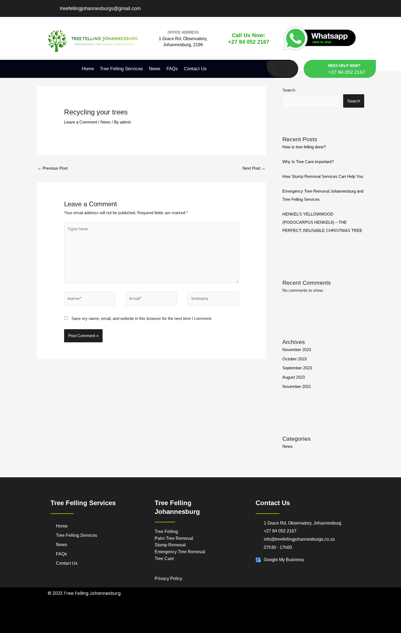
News (154, 68)
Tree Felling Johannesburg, (117, 620)
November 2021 (296, 386)
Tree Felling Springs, (262, 620)
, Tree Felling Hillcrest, (83, 626)
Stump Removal (170, 545)
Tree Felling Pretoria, (176, 620)
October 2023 (294, 359)
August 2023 (293, 377)
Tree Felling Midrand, (149, 620)
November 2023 (296, 349)
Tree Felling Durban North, (123, 613)
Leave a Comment (80, 122)
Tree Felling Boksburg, (267, 613)
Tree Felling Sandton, (234, 620)
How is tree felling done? (304, 147)
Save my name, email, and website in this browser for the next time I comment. (141, 318)
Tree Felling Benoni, (240, 613)
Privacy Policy (168, 578)
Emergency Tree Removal (180, 551)
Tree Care (165, 558)
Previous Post (52, 168)
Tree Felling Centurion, (297, 613)
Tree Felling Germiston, (85, 620)
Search (288, 90)
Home (88, 68)
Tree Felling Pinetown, (212, 613)
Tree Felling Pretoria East (291, 620)
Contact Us (195, 68)
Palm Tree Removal (174, 538)
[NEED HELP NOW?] (320, 68)
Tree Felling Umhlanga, (155, 613)
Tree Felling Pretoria (110, 626)
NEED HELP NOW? (344, 66)
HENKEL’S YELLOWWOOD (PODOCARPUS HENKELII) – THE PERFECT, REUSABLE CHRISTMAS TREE (322, 222)
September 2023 (297, 368)
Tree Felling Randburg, (205, 620)
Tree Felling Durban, (93, 613)
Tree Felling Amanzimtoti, (63, 613)
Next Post (254, 168)
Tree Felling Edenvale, (326, 613)
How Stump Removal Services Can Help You (322, 176)
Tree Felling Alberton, (183, 613)
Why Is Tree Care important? (308, 161)
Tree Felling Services (121, 68)
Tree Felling (166, 531)
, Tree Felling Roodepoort (323, 620)
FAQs (172, 68)
